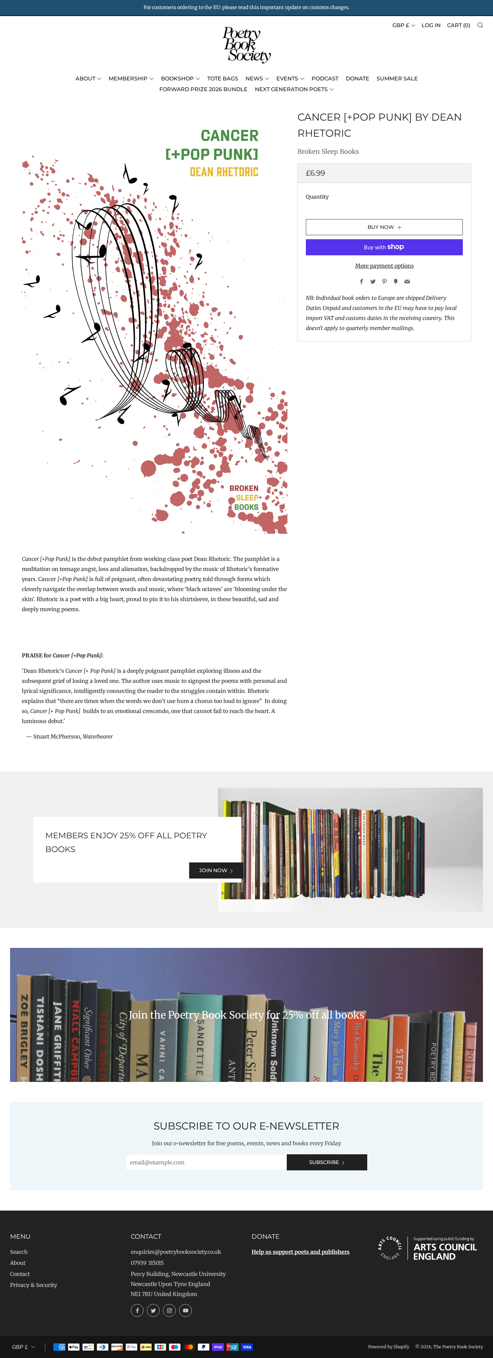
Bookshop (177, 78)
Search (19, 1251)
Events (287, 78)
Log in (431, 25)
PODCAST (325, 78)
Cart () (458, 25)
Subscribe (324, 1162)
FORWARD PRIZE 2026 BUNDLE (203, 89)
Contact (20, 1274)
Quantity (317, 196)
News (254, 78)
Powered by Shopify (388, 1346)
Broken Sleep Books (328, 151)
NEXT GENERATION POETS (291, 89)
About (85, 78)
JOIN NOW (213, 870)
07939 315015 (147, 1262)
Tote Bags (222, 78)
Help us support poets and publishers (300, 1251)
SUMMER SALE (397, 78)
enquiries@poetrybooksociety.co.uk (176, 1251)
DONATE (357, 78)
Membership (128, 78)
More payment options (384, 265)
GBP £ (400, 25)
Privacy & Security (33, 1285)
